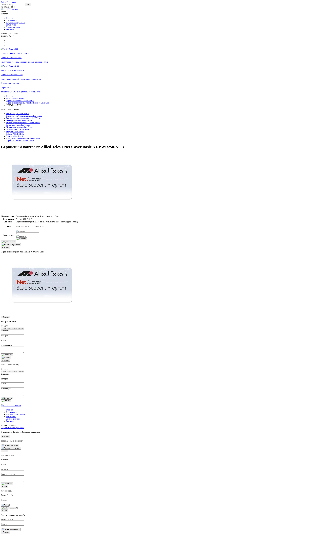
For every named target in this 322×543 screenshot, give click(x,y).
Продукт (4, 326)
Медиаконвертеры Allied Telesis (19, 127)
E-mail (3, 340)
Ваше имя (5, 331)
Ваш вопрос (6, 388)
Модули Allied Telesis (15, 132)
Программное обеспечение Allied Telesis (23, 138)
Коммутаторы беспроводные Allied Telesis (24, 116)
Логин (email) (7, 495)
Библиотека (11, 25)
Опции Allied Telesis (14, 136)
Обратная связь (7, 428)
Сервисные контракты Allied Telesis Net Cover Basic (28, 103)
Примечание (6, 345)
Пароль (4, 500)
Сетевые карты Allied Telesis (18, 129)
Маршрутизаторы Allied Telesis (19, 120)
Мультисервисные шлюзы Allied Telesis (23, 123)
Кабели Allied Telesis (15, 134)
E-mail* (4, 464)
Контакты (10, 29)
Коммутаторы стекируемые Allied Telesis (23, 118)
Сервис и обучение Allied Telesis (20, 100)
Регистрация (12, 2)
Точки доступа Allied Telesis (18, 125)
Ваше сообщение (8, 474)
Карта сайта (19, 428)
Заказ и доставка (13, 27)
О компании (11, 20)
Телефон (4, 335)
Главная (9, 18)
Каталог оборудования (15, 98)
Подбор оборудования (15, 22)
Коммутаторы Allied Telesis (17, 114)
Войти (4, 2)
